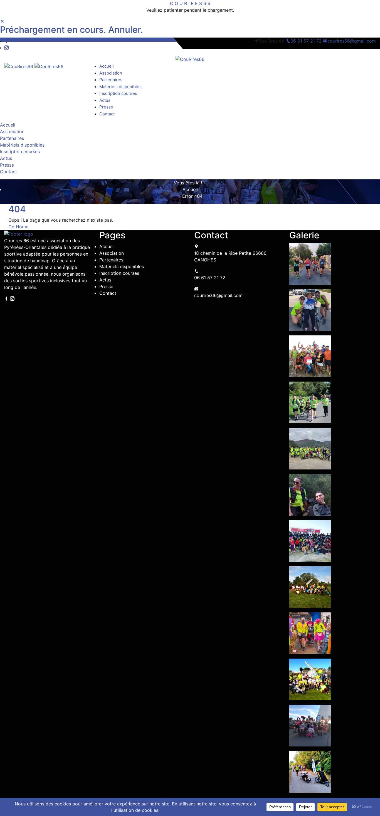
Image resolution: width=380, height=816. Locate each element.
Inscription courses (118, 93)
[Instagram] (6, 47)
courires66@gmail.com (351, 41)
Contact (107, 114)
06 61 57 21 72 (306, 41)
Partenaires (110, 79)
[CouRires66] (190, 58)
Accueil (106, 66)
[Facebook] (6, 41)
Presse (106, 107)
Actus (104, 100)
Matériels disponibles (120, 86)
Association (110, 73)
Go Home (18, 226)
